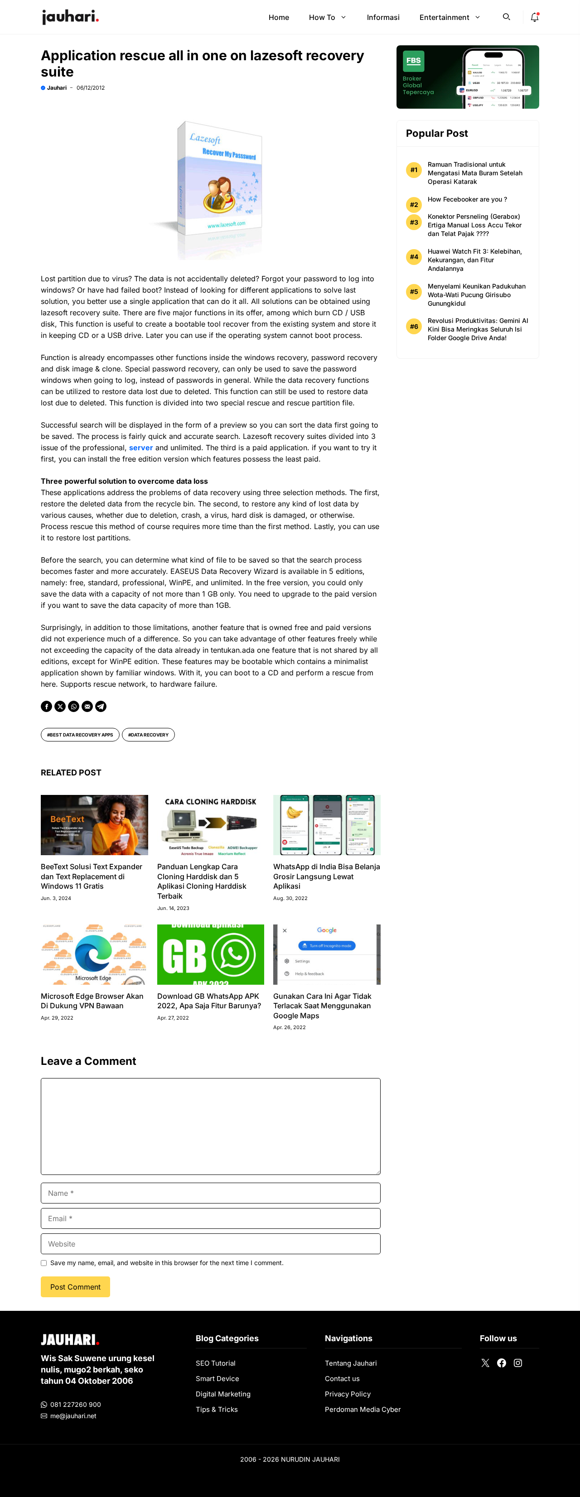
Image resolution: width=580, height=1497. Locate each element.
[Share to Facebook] (46, 706)
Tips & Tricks (217, 1409)
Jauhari (57, 87)
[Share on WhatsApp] (73, 706)
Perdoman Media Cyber (363, 1409)
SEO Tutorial (216, 1363)
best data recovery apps (81, 734)
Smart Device (217, 1378)
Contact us (342, 1378)
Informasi (383, 17)
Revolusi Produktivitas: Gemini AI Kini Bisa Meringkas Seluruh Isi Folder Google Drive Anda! (478, 329)
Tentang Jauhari (351, 1363)
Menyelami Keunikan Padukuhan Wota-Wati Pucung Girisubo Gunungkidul (477, 294)
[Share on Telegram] (100, 706)
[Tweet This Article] (60, 706)
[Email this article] (87, 706)
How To (322, 17)
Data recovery (150, 734)
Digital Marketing (223, 1394)
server (141, 447)
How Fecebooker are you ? (467, 199)
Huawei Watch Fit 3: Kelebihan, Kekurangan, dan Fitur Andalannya (475, 259)
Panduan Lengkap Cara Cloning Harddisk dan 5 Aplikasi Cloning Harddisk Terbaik (201, 881)
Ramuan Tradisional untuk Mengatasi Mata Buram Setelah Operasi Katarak (475, 172)
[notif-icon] (534, 17)
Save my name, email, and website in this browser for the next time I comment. (167, 1262)
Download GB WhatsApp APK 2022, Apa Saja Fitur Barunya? (209, 1001)
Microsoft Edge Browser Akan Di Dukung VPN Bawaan (92, 1001)
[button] (506, 16)
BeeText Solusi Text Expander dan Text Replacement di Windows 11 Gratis (91, 876)
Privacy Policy (348, 1394)
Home (279, 17)
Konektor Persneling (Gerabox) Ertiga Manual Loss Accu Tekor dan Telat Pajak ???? (475, 224)
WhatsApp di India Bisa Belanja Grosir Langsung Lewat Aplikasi (326, 876)
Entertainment (444, 17)
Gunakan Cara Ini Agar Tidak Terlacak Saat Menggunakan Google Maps (322, 1006)
